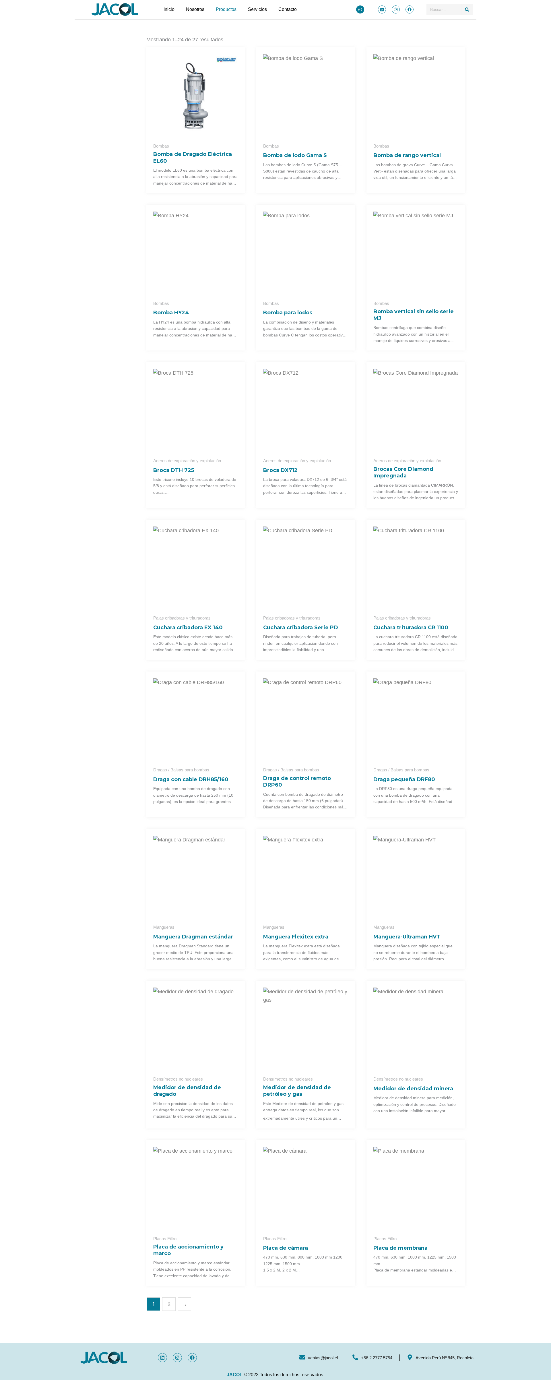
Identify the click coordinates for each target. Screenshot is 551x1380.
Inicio (169, 9)
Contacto (287, 9)
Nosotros (195, 9)
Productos (226, 9)
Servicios (257, 9)
